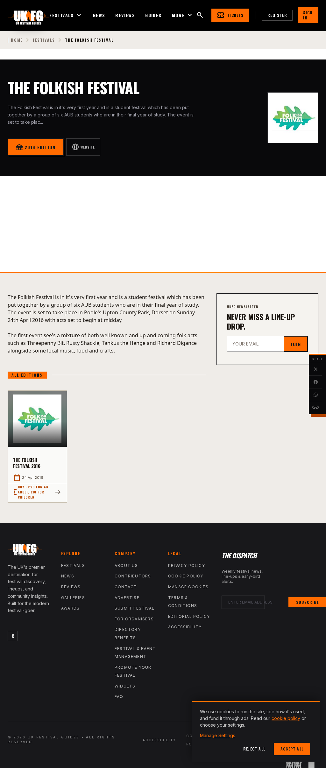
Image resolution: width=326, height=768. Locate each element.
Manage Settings (217, 735)
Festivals (66, 15)
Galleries (73, 597)
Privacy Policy (186, 565)
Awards (70, 608)
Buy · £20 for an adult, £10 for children (30, 492)
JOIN (296, 344)
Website (83, 147)
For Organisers (134, 619)
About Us (126, 565)
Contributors (133, 576)
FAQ (119, 696)
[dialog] (256, 731)
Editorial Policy (189, 616)
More (183, 15)
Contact (126, 586)
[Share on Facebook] (315, 382)
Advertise (127, 597)
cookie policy (286, 718)
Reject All (254, 748)
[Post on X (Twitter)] (315, 369)
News (99, 15)
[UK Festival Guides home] (29, 551)
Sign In (308, 15)
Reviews (125, 15)
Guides (153, 15)
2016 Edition (36, 147)
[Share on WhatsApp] (315, 394)
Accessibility (185, 627)
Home (17, 40)
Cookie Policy (185, 576)
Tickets (230, 15)
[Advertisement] (163, 224)
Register (277, 15)
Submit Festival (134, 608)
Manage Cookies (188, 586)
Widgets (125, 686)
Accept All (291, 748)
